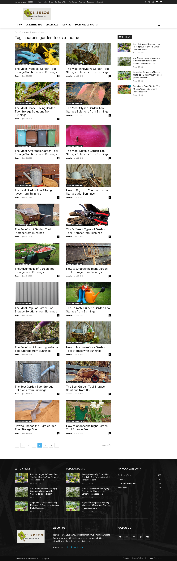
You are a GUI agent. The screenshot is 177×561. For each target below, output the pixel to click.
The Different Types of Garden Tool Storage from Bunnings (85, 231)
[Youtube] (160, 2)
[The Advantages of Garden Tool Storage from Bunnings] (37, 254)
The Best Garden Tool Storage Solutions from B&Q (85, 388)
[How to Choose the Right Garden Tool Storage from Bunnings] (88, 254)
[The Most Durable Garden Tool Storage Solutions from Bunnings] (88, 136)
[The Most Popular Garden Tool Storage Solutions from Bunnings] (37, 293)
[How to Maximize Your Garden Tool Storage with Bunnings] (88, 332)
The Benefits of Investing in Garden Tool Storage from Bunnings (37, 349)
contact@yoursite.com (74, 547)
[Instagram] (149, 2)
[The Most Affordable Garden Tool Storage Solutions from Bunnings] (37, 136)
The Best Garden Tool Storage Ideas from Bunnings (34, 191)
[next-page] (56, 445)
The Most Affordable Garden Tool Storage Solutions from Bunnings (36, 152)
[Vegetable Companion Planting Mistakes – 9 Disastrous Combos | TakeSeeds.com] (124, 75)
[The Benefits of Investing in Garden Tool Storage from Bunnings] (37, 332)
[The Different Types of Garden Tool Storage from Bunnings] (88, 215)
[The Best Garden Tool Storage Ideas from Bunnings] (37, 175)
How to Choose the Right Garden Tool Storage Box (87, 427)
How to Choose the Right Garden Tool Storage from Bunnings (87, 270)
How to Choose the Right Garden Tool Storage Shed (35, 427)
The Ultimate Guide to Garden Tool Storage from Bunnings (88, 309)
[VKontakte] (147, 536)
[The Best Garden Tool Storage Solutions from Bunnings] (37, 372)
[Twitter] (153, 2)
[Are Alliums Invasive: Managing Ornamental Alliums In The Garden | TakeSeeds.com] (124, 61)
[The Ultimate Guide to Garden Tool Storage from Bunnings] (88, 293)
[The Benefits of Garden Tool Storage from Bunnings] (37, 215)
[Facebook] (145, 2)
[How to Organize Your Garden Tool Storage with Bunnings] (88, 175)
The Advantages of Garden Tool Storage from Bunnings (35, 270)
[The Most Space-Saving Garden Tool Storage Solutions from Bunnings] (37, 93)
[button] (159, 24)
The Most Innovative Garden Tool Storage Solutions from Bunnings (87, 70)
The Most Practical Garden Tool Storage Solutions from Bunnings (36, 70)
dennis (17, 76)
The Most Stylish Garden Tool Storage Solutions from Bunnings (87, 109)
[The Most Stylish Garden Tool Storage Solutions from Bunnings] (88, 93)
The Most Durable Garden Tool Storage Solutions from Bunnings (87, 152)
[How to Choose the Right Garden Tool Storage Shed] (37, 411)
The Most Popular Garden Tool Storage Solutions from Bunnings (36, 309)
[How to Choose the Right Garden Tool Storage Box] (88, 411)
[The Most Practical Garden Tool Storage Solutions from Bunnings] (37, 54)
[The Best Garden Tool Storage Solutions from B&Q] (88, 372)
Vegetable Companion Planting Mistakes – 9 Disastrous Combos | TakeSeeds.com (147, 75)
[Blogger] (120, 536)
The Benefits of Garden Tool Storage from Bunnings (33, 231)
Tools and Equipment (23, 64)
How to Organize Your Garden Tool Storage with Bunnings (88, 191)
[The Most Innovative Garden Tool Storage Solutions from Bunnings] (88, 54)
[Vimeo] (156, 2)
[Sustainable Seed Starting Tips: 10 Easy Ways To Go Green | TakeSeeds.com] (124, 89)
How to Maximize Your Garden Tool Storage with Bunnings (85, 349)
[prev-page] (17, 445)
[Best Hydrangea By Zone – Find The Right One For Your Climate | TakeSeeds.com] (124, 47)
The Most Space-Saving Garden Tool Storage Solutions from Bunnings (35, 111)
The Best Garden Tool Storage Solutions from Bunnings (34, 388)
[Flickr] (133, 536)
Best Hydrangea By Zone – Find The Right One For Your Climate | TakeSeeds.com (147, 47)
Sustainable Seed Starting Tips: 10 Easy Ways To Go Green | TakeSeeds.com (147, 89)
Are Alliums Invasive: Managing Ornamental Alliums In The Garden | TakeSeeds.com (146, 61)
